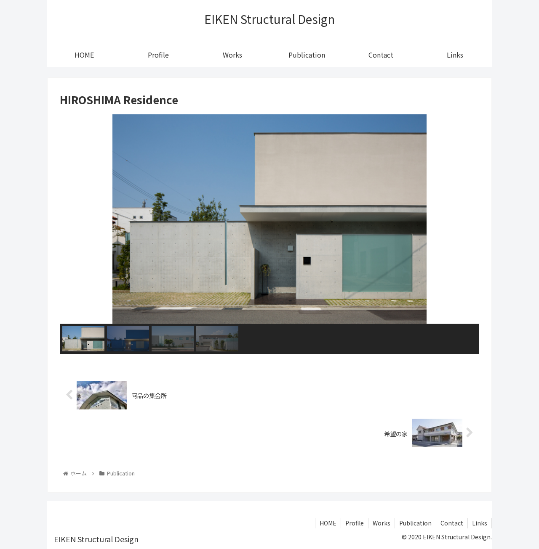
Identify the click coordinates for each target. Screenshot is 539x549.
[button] (73, 219)
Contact (451, 523)
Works (381, 523)
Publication (415, 523)
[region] (269, 234)
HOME (328, 523)
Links (479, 523)
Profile (354, 523)
